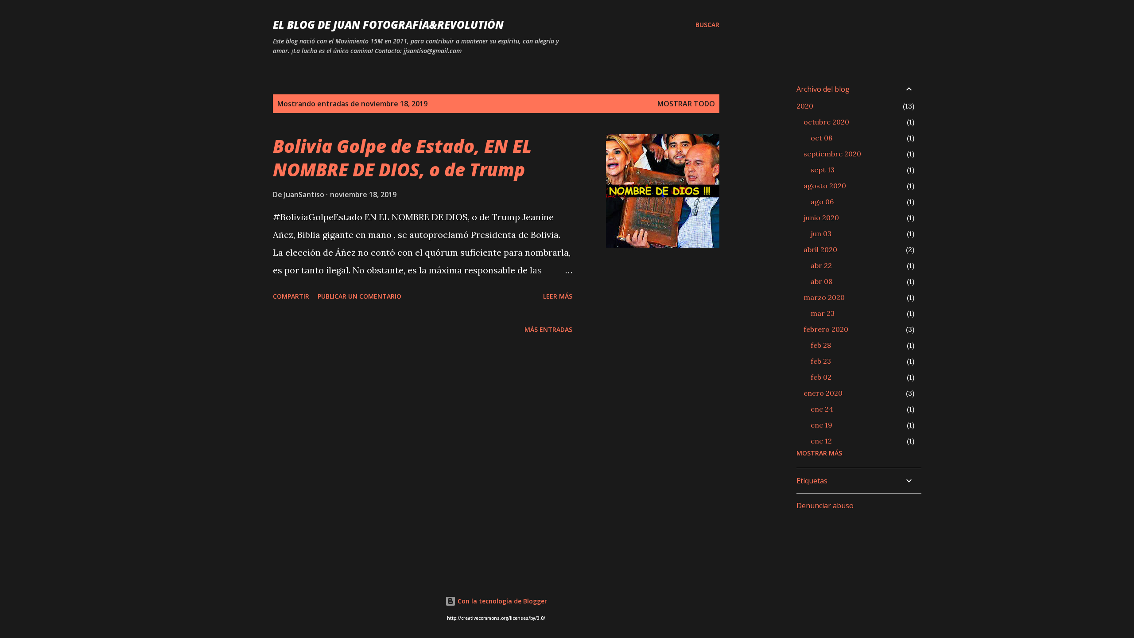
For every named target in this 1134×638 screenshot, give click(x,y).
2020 (804, 105)
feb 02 (821, 377)
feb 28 (821, 345)
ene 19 (821, 424)
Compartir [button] (291, 296)
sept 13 (823, 169)
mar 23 (823, 313)
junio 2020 (821, 217)
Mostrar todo (686, 104)
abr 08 (821, 281)
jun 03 (821, 233)
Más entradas (548, 329)
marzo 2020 (824, 297)
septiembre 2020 (832, 153)
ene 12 (821, 440)
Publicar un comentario (359, 296)
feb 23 (821, 361)
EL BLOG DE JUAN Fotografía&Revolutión (388, 24)
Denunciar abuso (825, 505)
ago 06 (822, 201)
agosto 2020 (825, 185)
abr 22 (821, 265)
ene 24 (822, 409)
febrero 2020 (826, 329)
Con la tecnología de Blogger (501, 601)
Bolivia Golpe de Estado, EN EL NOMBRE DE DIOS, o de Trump (402, 158)
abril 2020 (820, 249)
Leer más (557, 296)
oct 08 (821, 137)
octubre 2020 (826, 121)
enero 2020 (823, 393)
